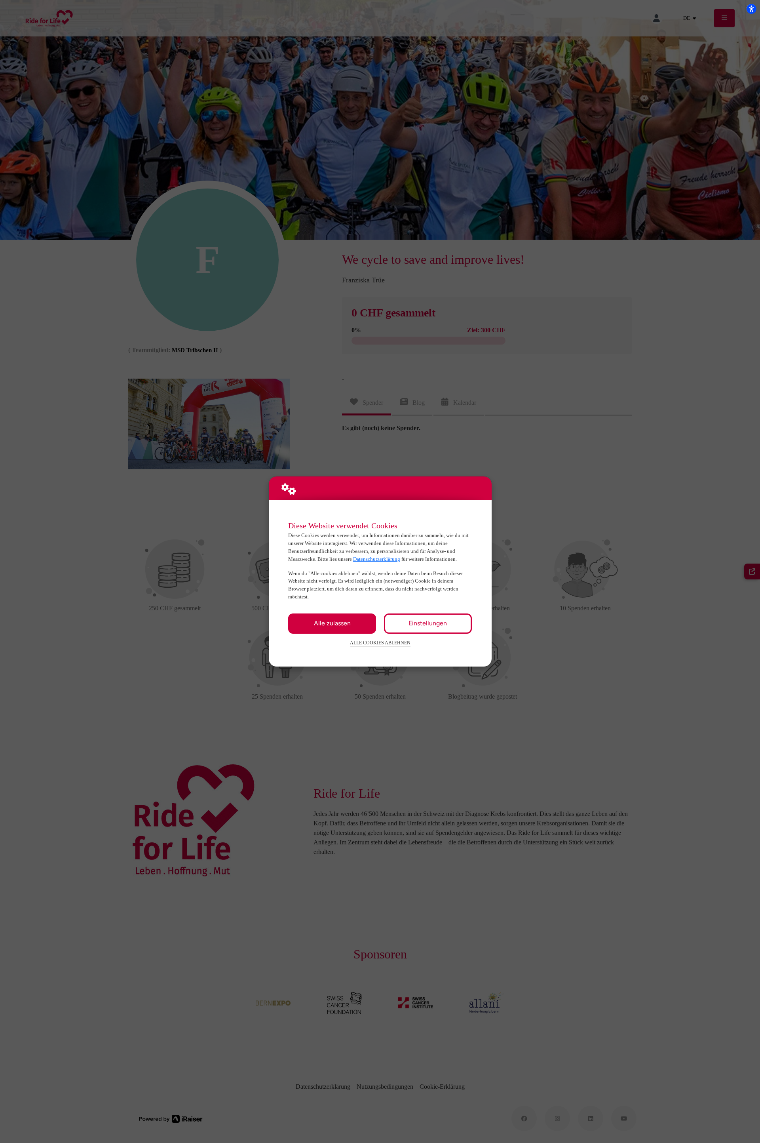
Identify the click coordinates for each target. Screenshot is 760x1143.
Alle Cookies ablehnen (380, 643)
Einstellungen (427, 623)
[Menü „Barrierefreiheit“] (751, 8)
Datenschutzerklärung (376, 559)
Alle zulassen (332, 623)
